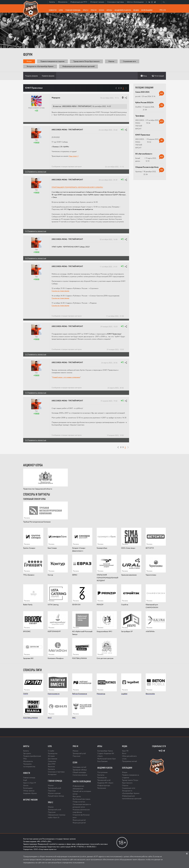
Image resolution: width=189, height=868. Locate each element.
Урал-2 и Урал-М (29, 783)
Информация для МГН (79, 2)
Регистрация (159, 76)
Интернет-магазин (98, 2)
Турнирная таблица (80, 770)
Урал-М (94, 11)
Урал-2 (86, 10)
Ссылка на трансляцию (60, 291)
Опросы (111, 61)
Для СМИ (51, 764)
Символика (52, 761)
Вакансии (51, 766)
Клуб (61, 10)
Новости (53, 10)
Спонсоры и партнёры (116, 2)
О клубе (51, 751)
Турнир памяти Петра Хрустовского (86, 61)
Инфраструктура (103, 785)
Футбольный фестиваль (81, 799)
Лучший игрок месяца (56, 796)
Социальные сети (129, 61)
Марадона (56, 98)
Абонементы (63, 2)
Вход (145, 76)
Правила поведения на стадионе (52, 61)
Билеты (52, 2)
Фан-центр (77, 796)
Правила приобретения (32, 756)
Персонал (52, 791)
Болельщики (147, 10)
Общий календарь (79, 772)
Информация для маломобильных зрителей (78, 66)
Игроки (50, 785)
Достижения (52, 759)
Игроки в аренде (54, 793)
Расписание (101, 788)
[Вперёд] (126, 87)
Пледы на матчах (79, 802)
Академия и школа (123, 11)
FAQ (25, 759)
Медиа (136, 10)
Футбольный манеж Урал (106, 759)
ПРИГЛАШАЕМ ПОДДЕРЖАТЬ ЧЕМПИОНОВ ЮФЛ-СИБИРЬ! (77, 187)
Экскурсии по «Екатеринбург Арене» (40, 66)
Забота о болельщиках (136, 2)
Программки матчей (129, 761)
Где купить (27, 753)
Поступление (102, 772)
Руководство (52, 753)
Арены (110, 10)
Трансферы (139, 116)
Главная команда (73, 11)
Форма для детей (79, 820)
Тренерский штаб (54, 788)
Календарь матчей (79, 767)
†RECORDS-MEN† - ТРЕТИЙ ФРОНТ (67, 130)
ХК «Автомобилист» (143, 154)
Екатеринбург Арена (105, 751)
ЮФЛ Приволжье (142, 135)
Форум (29, 61)
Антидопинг (52, 774)
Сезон (102, 10)
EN (165, 10)
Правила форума (48, 76)
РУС (161, 10)
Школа (25, 785)
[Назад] (116, 87)
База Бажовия (102, 761)
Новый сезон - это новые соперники (66, 377)
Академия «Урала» (30, 793)
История (51, 756)
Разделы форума (31, 76)
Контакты (51, 769)
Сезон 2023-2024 (142, 92)
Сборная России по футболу (146, 167)
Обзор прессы (28, 791)
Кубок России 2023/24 (144, 103)
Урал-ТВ (125, 751)
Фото (124, 753)
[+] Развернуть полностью (35, 171)
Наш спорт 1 (73, 156)
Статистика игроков (80, 775)
